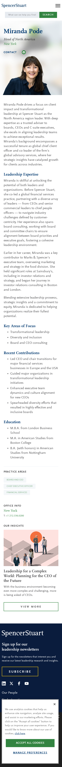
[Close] (54, 704)
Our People (9, 692)
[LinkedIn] (4, 683)
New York (10, 44)
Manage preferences (30, 753)
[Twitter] (11, 683)
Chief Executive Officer (20, 486)
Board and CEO (15, 480)
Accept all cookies (30, 743)
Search (48, 15)
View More (31, 607)
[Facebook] (19, 683)
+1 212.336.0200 (15, 516)
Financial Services (17, 492)
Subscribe (20, 671)
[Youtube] (27, 683)
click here (20, 733)
